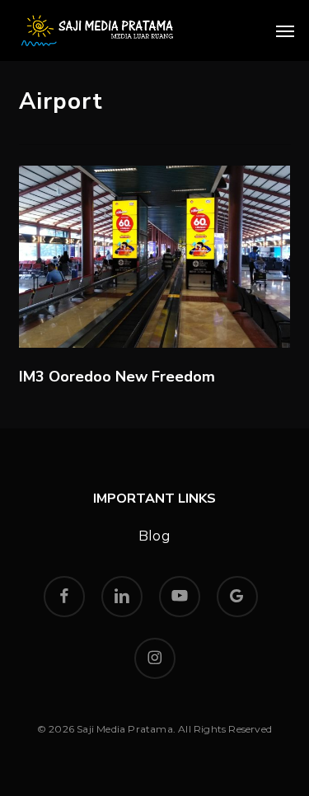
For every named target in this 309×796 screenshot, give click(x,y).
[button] (285, 30)
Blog (154, 536)
